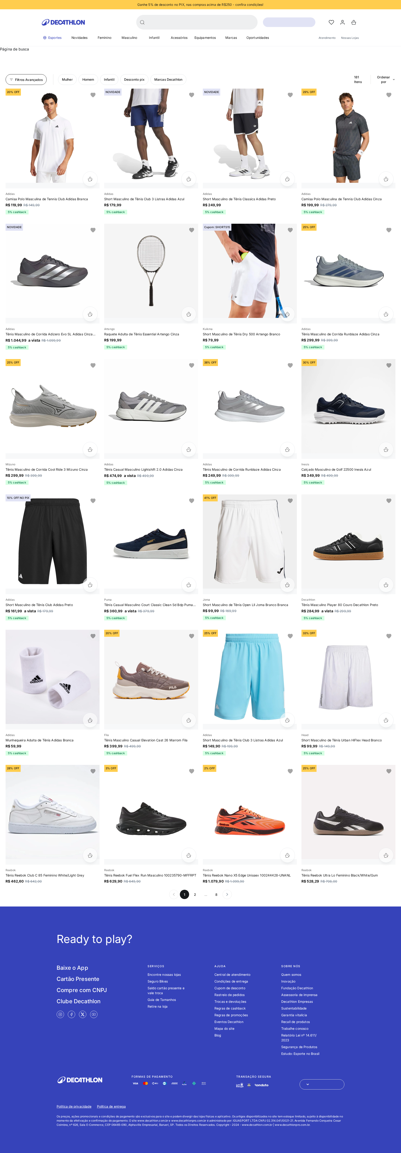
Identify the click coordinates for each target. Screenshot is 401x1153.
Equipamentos (205, 38)
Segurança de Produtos (299, 1047)
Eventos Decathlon (228, 1022)
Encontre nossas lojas (164, 974)
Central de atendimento (232, 974)
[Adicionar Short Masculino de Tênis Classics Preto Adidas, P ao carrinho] (287, 179)
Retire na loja (158, 1006)
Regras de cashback (230, 1008)
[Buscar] (142, 22)
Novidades (79, 38)
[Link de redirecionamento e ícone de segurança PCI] (249, 1085)
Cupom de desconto (229, 988)
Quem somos (291, 974)
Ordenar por (383, 79)
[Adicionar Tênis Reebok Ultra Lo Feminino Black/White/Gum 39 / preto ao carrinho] (386, 855)
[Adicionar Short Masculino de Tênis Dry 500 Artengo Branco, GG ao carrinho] (287, 314)
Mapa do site (224, 1028)
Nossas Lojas (350, 38)
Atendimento (327, 38)
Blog (217, 1035)
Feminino (104, 38)
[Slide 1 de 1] (53, 136)
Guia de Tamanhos (162, 1000)
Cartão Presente (78, 979)
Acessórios (179, 38)
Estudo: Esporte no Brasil (300, 1054)
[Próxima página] (227, 894)
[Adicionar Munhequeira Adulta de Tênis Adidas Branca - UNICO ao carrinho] (90, 720)
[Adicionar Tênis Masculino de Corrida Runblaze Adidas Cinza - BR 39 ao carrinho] (386, 314)
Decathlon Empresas (297, 1001)
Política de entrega (111, 1106)
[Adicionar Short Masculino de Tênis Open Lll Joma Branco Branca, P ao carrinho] (287, 584)
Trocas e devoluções (230, 1001)
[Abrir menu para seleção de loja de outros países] (322, 1084)
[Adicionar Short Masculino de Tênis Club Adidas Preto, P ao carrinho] (90, 584)
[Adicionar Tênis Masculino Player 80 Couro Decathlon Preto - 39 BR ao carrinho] (386, 584)
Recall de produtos (295, 1022)
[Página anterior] (173, 894)
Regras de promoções (231, 1015)
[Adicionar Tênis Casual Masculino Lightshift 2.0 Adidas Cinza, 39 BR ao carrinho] (188, 449)
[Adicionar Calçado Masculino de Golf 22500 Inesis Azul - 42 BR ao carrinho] (386, 449)
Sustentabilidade (294, 1008)
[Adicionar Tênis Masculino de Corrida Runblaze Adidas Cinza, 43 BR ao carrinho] (287, 449)
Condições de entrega (231, 981)
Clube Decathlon (78, 1001)
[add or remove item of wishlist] (93, 95)
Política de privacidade (74, 1106)
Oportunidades (257, 38)
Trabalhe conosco (295, 1028)
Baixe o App (72, 967)
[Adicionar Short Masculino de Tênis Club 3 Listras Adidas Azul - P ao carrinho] (287, 720)
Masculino (129, 38)
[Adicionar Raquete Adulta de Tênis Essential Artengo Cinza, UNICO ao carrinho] (188, 314)
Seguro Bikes (158, 981)
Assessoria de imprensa (299, 995)
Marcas (231, 38)
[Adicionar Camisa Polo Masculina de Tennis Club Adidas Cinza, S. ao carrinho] (386, 179)
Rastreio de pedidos (229, 995)
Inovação (288, 981)
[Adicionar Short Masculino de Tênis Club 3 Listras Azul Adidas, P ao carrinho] (188, 179)
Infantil (154, 38)
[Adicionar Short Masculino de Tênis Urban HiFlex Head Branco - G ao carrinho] (386, 720)
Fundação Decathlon (297, 988)
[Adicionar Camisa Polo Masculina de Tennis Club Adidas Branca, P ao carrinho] (90, 179)
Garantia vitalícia (294, 1015)
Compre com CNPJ (82, 990)
